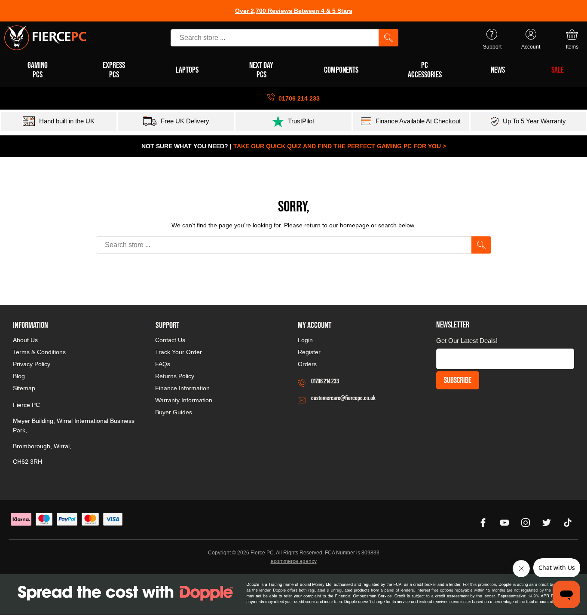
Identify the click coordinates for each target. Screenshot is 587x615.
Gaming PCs (38, 69)
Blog (19, 376)
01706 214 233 (325, 381)
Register (309, 352)
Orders (307, 364)
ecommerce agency (294, 561)
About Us (25, 340)
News (498, 69)
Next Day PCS (261, 69)
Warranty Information (183, 400)
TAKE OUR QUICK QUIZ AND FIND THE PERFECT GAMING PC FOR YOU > (339, 146)
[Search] (388, 37)
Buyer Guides (173, 412)
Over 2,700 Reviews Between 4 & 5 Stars (293, 10)
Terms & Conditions (39, 352)
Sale (557, 69)
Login (305, 340)
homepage (354, 225)
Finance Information (182, 388)
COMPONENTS (341, 69)
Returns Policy (174, 376)
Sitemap (24, 388)
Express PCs (114, 69)
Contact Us (170, 340)
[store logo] (45, 37)
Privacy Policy (31, 364)
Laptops (187, 69)
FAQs (162, 364)
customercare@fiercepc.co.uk (343, 397)
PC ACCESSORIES (425, 69)
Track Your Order (178, 352)
